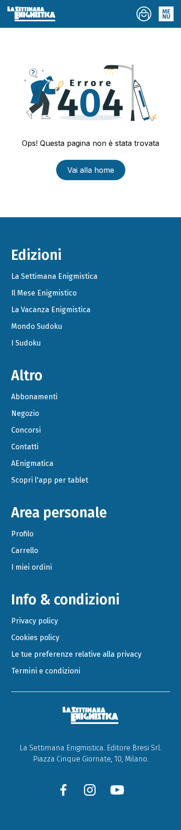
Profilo (22, 533)
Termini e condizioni (45, 671)
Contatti (25, 446)
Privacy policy (34, 620)
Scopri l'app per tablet (49, 480)
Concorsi (26, 430)
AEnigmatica (32, 463)
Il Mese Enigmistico (44, 293)
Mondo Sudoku (36, 326)
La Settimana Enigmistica (54, 276)
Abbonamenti (34, 396)
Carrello (24, 550)
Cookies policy (35, 637)
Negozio (25, 413)
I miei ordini (31, 567)
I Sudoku (26, 343)
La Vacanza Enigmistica (50, 309)
